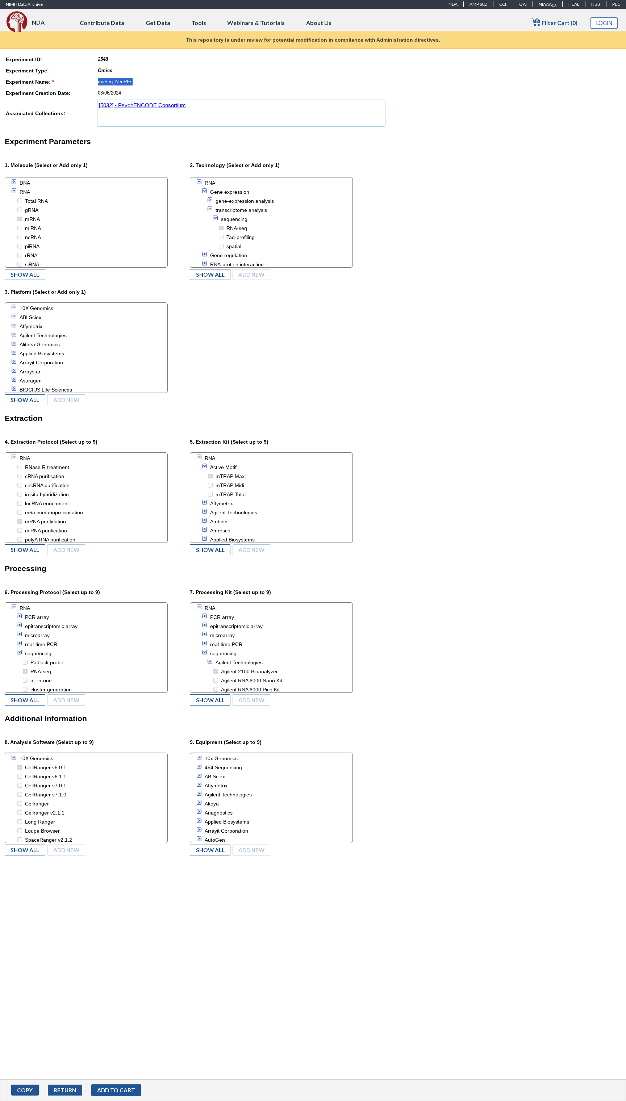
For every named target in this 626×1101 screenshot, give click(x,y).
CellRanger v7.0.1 (45, 785)
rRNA (31, 255)
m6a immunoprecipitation (54, 512)
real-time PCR (41, 644)
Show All (25, 274)
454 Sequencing (223, 767)
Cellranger (37, 804)
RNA (25, 192)
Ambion (219, 521)
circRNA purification (47, 485)
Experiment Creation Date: (38, 93)
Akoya (212, 804)
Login (604, 23)
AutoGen (215, 840)
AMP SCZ (478, 4)
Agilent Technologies (43, 335)
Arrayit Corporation (41, 362)
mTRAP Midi (230, 485)
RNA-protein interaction (237, 264)
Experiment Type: (27, 71)
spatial (233, 246)
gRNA (31, 210)
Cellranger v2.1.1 (44, 813)
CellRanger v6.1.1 (45, 776)
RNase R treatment (47, 467)
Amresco (220, 530)
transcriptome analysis (241, 210)
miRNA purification (46, 530)
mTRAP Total (231, 494)
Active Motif (223, 467)
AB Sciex (215, 776)
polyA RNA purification (50, 540)
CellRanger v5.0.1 (45, 767)
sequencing (234, 219)
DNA (25, 183)
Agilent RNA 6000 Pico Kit (250, 689)
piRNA (32, 246)
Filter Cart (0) (559, 22)
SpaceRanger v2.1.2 (48, 840)
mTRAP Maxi (231, 476)
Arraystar (30, 371)
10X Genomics (36, 308)
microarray (37, 635)
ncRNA (33, 237)
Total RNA (36, 201)
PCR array (37, 617)
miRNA (33, 228)
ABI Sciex (30, 317)
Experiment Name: (30, 82)
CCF (503, 4)
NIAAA (547, 4)
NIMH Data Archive (24, 4)
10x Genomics (221, 758)
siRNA (32, 264)
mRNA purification (45, 521)
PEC (616, 4)
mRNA (32, 219)
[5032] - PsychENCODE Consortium (142, 105)
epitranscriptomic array (51, 626)
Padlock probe (46, 662)
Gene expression (229, 192)
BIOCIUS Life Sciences (46, 390)
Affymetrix (31, 326)
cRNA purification (44, 476)
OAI (523, 4)
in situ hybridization (47, 494)
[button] (25, 1090)
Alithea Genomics (40, 344)
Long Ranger (40, 822)
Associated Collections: (35, 113)
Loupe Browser (42, 831)
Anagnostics (219, 813)
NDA (453, 4)
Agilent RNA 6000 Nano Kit (251, 680)
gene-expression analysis (245, 201)
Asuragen (31, 381)
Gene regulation (228, 255)
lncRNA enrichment (47, 503)
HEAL (573, 4)
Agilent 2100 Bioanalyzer (249, 671)
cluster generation (51, 689)
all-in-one (41, 680)
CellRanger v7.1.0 (45, 795)
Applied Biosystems (42, 353)
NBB (595, 4)
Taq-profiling (240, 237)
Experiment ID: (24, 59)
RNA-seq (236, 228)
